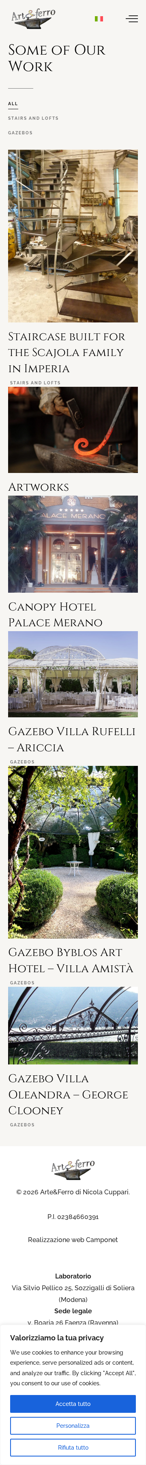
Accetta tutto (73, 1404)
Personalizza (73, 1426)
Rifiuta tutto (73, 1447)
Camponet (102, 1240)
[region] (73, 1395)
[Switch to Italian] (99, 18)
